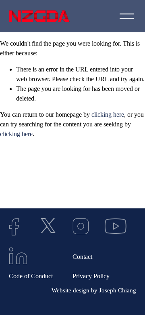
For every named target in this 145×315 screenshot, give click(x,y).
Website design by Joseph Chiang (94, 290)
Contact (82, 256)
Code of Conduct (31, 276)
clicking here (107, 114)
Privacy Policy (91, 276)
